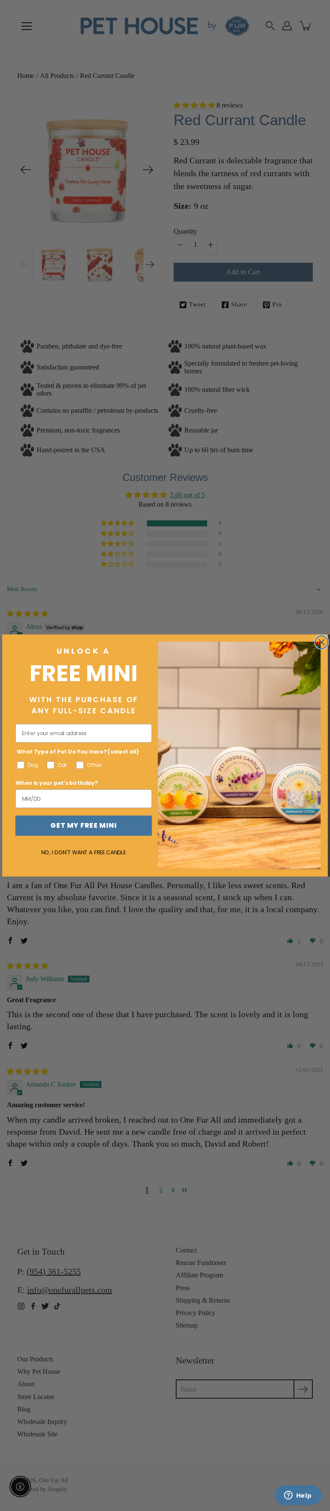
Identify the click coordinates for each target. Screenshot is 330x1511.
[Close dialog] (321, 642)
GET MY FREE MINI (83, 825)
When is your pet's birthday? (56, 783)
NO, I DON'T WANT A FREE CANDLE (83, 852)
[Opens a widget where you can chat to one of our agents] (297, 1496)
